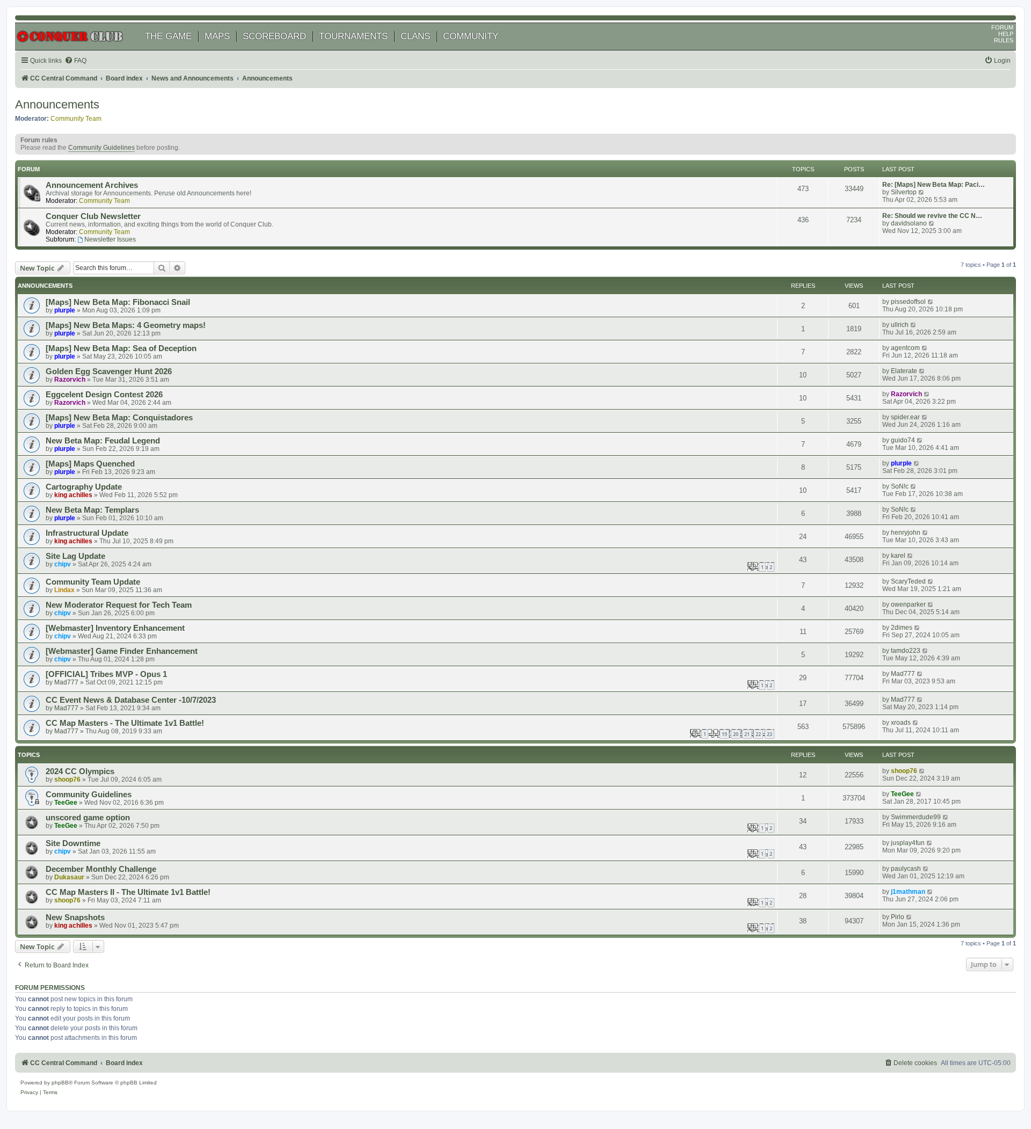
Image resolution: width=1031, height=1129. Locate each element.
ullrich (900, 325)
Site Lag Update (75, 556)
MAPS (217, 36)
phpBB (60, 1083)
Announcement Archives (92, 185)
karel (898, 555)
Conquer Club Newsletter (93, 216)
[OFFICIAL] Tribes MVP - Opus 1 (106, 674)
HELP (1005, 34)
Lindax (64, 590)
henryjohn (905, 532)
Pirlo (897, 917)
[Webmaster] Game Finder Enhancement (122, 651)
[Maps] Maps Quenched (90, 464)
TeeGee (65, 802)
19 (724, 734)
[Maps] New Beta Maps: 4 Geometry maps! (126, 325)
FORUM (1002, 27)
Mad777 (66, 682)
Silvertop (904, 192)
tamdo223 (905, 650)
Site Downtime (73, 843)
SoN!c (900, 486)
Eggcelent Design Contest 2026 (104, 394)
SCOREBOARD (274, 36)
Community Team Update (93, 582)
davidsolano (909, 223)
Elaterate (904, 371)
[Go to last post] (930, 301)
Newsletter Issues (110, 239)
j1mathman (908, 891)
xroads (901, 722)
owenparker (908, 604)
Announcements (57, 104)
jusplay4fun (908, 843)
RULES (1003, 40)
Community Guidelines (101, 147)
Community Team (75, 118)
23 (769, 734)
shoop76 (67, 779)
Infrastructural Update (87, 533)
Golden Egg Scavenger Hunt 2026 (109, 371)
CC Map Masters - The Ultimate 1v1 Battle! (125, 723)
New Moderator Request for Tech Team (119, 605)
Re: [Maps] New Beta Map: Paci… (933, 184)
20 (735, 734)
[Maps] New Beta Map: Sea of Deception (121, 348)
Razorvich (69, 379)
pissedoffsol (908, 301)
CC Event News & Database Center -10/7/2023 (131, 700)
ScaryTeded (908, 581)
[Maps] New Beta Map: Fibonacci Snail (118, 302)
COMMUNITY (470, 36)
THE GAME (168, 36)
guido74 (903, 440)
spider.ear (905, 417)
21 (747, 734)
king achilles (73, 495)
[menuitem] (75, 61)
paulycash (906, 868)
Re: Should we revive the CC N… (932, 216)
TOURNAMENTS (353, 36)
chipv (62, 564)
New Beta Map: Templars (92, 510)
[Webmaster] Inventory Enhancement (115, 628)
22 (758, 734)
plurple (64, 310)
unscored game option (88, 817)
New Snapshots (75, 917)
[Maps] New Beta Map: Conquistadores (119, 417)
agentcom (905, 348)
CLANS (415, 36)
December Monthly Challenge (101, 869)
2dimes (901, 627)
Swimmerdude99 (916, 817)
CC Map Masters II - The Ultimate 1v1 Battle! (128, 892)
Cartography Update (84, 487)
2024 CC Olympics (80, 771)
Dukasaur (69, 877)
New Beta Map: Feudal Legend (103, 440)
